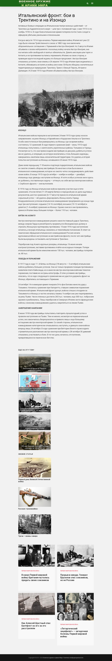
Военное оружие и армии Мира (53, 657)
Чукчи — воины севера (27, 536)
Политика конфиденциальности (73, 657)
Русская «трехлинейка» (28, 509)
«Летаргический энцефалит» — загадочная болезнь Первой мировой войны (74, 632)
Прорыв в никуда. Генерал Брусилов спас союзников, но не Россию (74, 577)
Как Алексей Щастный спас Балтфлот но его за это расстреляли (36, 626)
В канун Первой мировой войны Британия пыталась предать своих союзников (35, 577)
